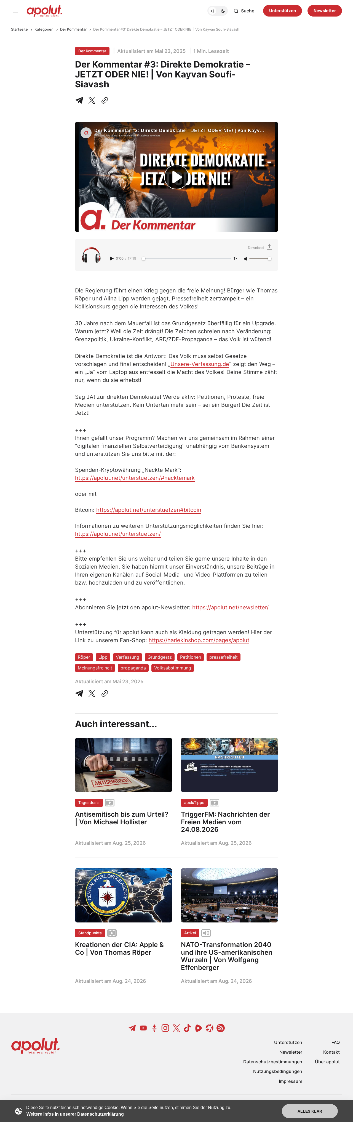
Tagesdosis (89, 802)
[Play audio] (112, 258)
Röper (84, 657)
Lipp (103, 657)
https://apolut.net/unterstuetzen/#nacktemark (135, 478)
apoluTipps (194, 802)
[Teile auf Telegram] (80, 100)
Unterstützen (282, 11)
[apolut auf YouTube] (143, 1028)
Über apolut (327, 1061)
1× (235, 258)
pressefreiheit (223, 657)
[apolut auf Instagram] (165, 1028)
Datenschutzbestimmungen (272, 1061)
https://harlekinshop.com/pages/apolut (199, 640)
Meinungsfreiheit (95, 668)
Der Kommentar (73, 29)
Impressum (290, 1081)
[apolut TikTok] (187, 1028)
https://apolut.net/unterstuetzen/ (118, 534)
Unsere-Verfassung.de (199, 364)
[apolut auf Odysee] (209, 1028)
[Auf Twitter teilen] (91, 693)
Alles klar (310, 1111)
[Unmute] (246, 259)
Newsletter (325, 11)
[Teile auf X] (91, 100)
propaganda (133, 668)
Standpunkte (90, 932)
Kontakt (331, 1052)
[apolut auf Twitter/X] (176, 1028)
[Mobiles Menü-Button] (16, 11)
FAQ (335, 1042)
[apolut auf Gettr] (154, 1028)
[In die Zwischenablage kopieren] (103, 100)
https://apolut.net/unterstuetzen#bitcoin (148, 510)
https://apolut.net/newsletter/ (230, 607)
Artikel (190, 932)
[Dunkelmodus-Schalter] (217, 11)
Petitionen (190, 657)
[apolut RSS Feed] (220, 1028)
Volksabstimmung (172, 668)
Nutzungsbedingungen (277, 1071)
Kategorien (44, 29)
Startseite (19, 29)
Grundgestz (160, 657)
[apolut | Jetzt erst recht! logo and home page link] (44, 11)
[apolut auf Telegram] (132, 1028)
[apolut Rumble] (198, 1028)
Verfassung (127, 657)
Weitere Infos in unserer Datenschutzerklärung (75, 1114)
